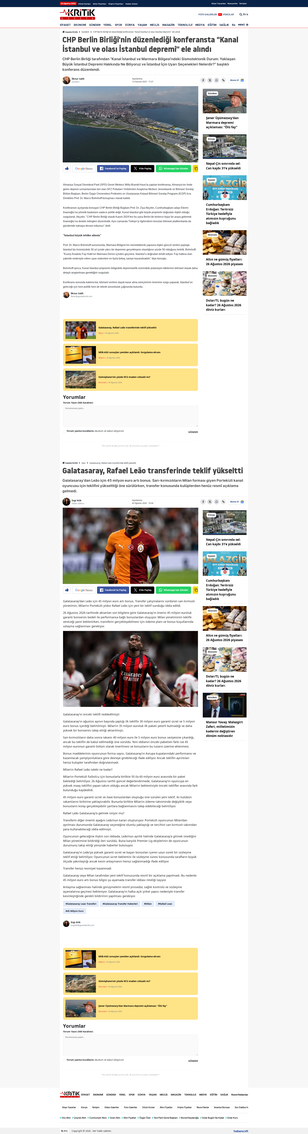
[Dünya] (225, 146)
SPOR (118, 25)
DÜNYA (130, 25)
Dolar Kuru (231, 1117)
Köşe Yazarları (219, 3)
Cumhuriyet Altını (97, 1117)
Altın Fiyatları (99, 4)
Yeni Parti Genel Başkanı (165, 1117)
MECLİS (154, 25)
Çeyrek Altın (79, 1117)
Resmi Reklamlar (239, 1094)
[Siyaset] (225, 187)
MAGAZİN (168, 25)
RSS (65, 1130)
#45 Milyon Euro (75, 910)
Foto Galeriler (130, 1107)
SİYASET (65, 25)
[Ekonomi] (225, 242)
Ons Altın (65, 1117)
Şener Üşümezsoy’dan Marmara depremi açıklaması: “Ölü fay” (222, 122)
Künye (84, 1107)
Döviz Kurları (84, 4)
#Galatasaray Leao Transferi (81, 903)
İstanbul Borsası (222, 1107)
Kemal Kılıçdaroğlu (189, 1117)
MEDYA (200, 25)
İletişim (243, 3)
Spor (83, 463)
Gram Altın (114, 1117)
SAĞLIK (224, 25)
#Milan (148, 903)
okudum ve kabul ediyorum (95, 430)
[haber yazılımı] (241, 1131)
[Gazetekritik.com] (70, 1094)
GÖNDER (193, 432)
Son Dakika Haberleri (245, 1107)
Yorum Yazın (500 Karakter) (78, 402)
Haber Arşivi (131, 4)
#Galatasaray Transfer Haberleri (120, 903)
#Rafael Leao (165, 903)
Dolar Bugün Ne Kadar (212, 1117)
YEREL (107, 25)
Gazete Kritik (71, 32)
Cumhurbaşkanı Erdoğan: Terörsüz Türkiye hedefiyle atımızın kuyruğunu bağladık (221, 214)
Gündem (85, 31)
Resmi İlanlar (203, 1107)
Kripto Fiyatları (115, 4)
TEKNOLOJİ (185, 25)
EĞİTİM (212, 25)
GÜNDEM (94, 25)
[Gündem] (225, 101)
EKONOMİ (80, 25)
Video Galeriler (111, 1107)
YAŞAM (142, 25)
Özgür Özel (143, 1117)
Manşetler (232, 3)
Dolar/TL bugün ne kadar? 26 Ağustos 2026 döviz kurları (223, 305)
